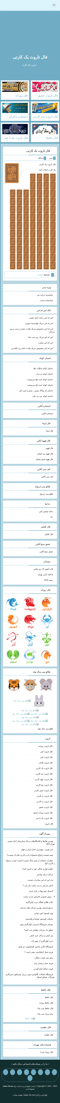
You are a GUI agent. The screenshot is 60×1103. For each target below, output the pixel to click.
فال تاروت (49, 824)
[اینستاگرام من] (33, 1072)
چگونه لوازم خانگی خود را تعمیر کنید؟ (37, 869)
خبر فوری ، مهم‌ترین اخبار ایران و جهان (37, 849)
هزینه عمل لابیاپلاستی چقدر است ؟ (38, 952)
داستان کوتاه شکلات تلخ (43, 368)
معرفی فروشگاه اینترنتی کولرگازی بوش (36, 924)
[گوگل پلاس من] (12, 1072)
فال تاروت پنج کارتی (44, 785)
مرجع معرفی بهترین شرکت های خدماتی (36, 908)
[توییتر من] (19, 1072)
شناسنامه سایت (46, 300)
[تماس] (26, 1072)
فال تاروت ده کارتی (44, 802)
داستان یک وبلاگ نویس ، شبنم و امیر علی (36, 391)
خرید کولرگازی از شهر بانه (42, 941)
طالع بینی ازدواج (46, 494)
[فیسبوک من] (40, 1072)
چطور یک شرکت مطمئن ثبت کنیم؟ (38, 930)
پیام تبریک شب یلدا (45, 1014)
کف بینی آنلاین (47, 477)
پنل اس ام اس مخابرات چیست (40, 880)
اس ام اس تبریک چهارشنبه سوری (39, 323)
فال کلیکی (49, 534)
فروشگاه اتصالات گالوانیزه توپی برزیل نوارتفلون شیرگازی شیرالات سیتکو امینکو (30, 975)
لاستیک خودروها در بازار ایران (41, 891)
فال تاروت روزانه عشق (43, 813)
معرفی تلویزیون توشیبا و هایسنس (39, 919)
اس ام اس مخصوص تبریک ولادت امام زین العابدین (32, 348)
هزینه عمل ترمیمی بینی (43, 963)
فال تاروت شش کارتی (43, 790)
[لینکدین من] (30, 1078)
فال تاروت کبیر (46, 752)
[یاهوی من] (54, 1072)
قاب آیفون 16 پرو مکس (43, 569)
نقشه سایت (17, 1095)
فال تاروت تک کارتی (44, 768)
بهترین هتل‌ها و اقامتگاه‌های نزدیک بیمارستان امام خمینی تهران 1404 (31, 842)
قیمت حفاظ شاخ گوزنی (43, 969)
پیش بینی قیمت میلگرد (43, 958)
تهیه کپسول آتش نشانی (43, 913)
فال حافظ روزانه (46, 1003)
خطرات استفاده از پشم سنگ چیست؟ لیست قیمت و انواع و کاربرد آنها (30, 862)
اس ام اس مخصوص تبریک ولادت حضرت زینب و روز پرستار (32, 330)
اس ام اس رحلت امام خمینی (41, 318)
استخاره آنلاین (47, 413)
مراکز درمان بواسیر (45, 874)
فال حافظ (49, 997)
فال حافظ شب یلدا (45, 1008)
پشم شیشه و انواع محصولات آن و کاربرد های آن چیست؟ (30, 855)
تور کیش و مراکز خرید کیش (41, 936)
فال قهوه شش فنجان (44, 459)
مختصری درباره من (45, 295)
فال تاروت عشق (46, 807)
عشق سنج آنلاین (46, 552)
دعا (52, 517)
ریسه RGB (48, 580)
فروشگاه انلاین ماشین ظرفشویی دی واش (35, 947)
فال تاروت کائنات (46, 763)
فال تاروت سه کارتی (44, 774)
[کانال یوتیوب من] (5, 1072)
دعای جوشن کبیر (46, 511)
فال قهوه (49, 448)
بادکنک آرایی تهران (45, 574)
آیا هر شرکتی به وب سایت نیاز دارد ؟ (38, 886)
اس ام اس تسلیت (45, 343)
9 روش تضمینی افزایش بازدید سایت (39, 897)
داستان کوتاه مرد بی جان (43, 396)
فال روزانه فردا (46, 1052)
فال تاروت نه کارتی (45, 796)
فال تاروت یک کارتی (30, 57)
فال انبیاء (49, 431)
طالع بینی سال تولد (45, 729)
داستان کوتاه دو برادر (44, 374)
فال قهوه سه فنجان (45, 454)
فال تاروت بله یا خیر (44, 818)
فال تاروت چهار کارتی (44, 779)
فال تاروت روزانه (45, 746)
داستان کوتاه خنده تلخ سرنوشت (40, 379)
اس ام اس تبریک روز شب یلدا (40, 337)
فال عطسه (48, 1035)
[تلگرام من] (47, 1072)
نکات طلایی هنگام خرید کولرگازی (39, 902)
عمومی (40, 275)
